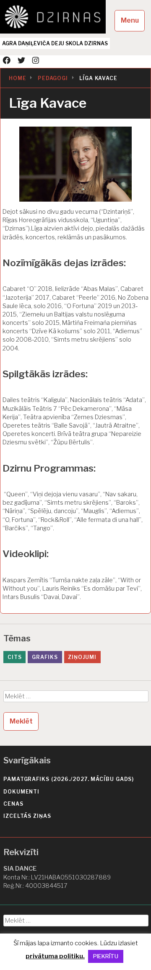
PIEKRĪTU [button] (105, 956)
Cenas (13, 804)
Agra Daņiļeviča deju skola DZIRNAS (55, 43)
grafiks (44, 657)
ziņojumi (82, 657)
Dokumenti (21, 791)
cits (15, 657)
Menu (130, 20)
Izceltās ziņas (27, 816)
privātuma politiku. (55, 956)
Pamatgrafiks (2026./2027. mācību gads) (68, 779)
